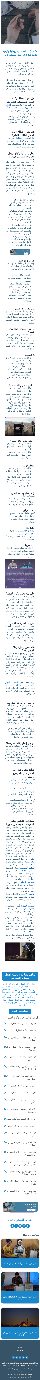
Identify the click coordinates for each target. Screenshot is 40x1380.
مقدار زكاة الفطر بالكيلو (18, 1000)
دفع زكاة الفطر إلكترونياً (24, 989)
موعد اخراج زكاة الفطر (12, 1002)
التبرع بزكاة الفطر (10, 984)
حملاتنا (20, 1347)
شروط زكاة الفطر (22, 995)
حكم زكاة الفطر (9, 987)
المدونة (20, 1344)
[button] (28, 4)
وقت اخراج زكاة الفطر (26, 1005)
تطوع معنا (20, 1350)
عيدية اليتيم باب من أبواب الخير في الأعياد (20, 1264)
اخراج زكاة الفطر (27, 984)
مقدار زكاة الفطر (27, 531)
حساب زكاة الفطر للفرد (25, 987)
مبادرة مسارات (28, 862)
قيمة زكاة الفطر (18, 997)
